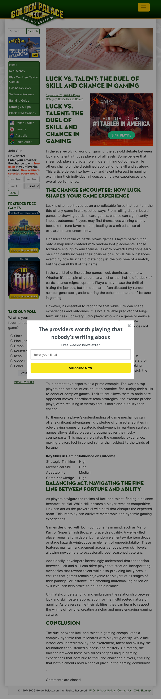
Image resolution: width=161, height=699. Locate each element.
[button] (81, 333)
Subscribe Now (80, 368)
